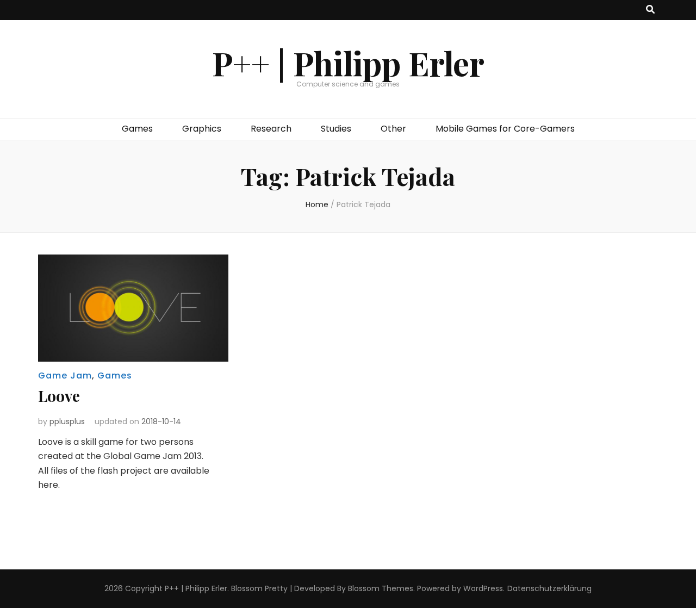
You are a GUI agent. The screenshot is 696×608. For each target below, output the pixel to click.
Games (137, 128)
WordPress (483, 588)
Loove (59, 396)
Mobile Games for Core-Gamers (505, 128)
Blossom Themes (380, 588)
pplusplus (67, 421)
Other (393, 128)
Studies (336, 128)
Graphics (201, 128)
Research (271, 128)
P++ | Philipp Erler (348, 62)
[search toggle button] (650, 10)
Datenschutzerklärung (549, 588)
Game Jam (65, 375)
